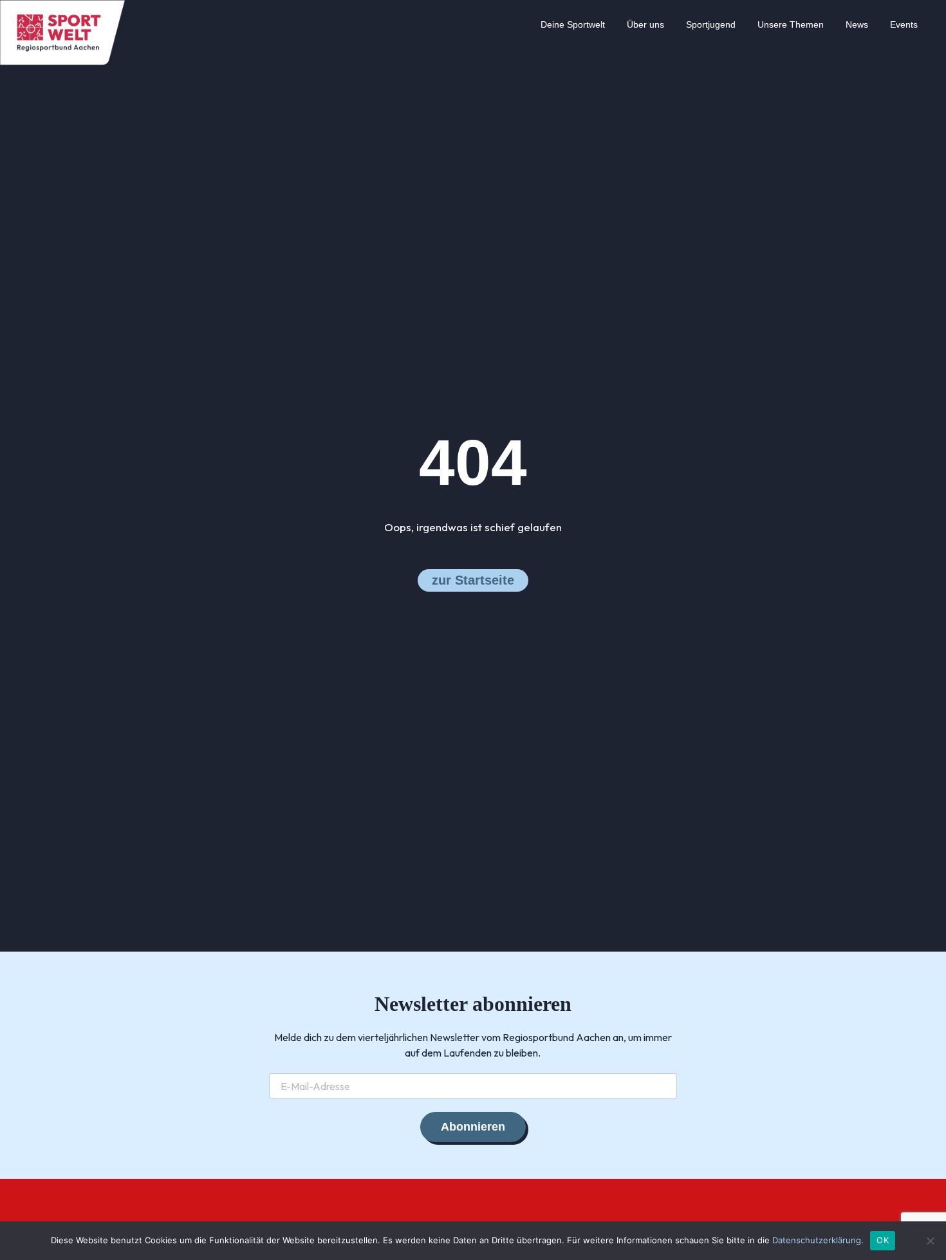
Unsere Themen (790, 24)
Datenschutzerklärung (816, 1240)
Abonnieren (473, 1126)
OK (882, 1240)
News (857, 24)
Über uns (645, 24)
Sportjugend (711, 24)
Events (904, 24)
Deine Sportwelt (573, 24)
